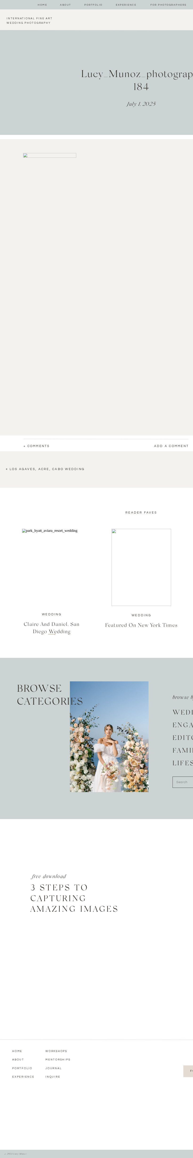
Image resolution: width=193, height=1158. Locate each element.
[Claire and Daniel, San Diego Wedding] (52, 567)
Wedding (52, 614)
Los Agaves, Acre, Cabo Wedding (47, 469)
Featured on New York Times (141, 625)
